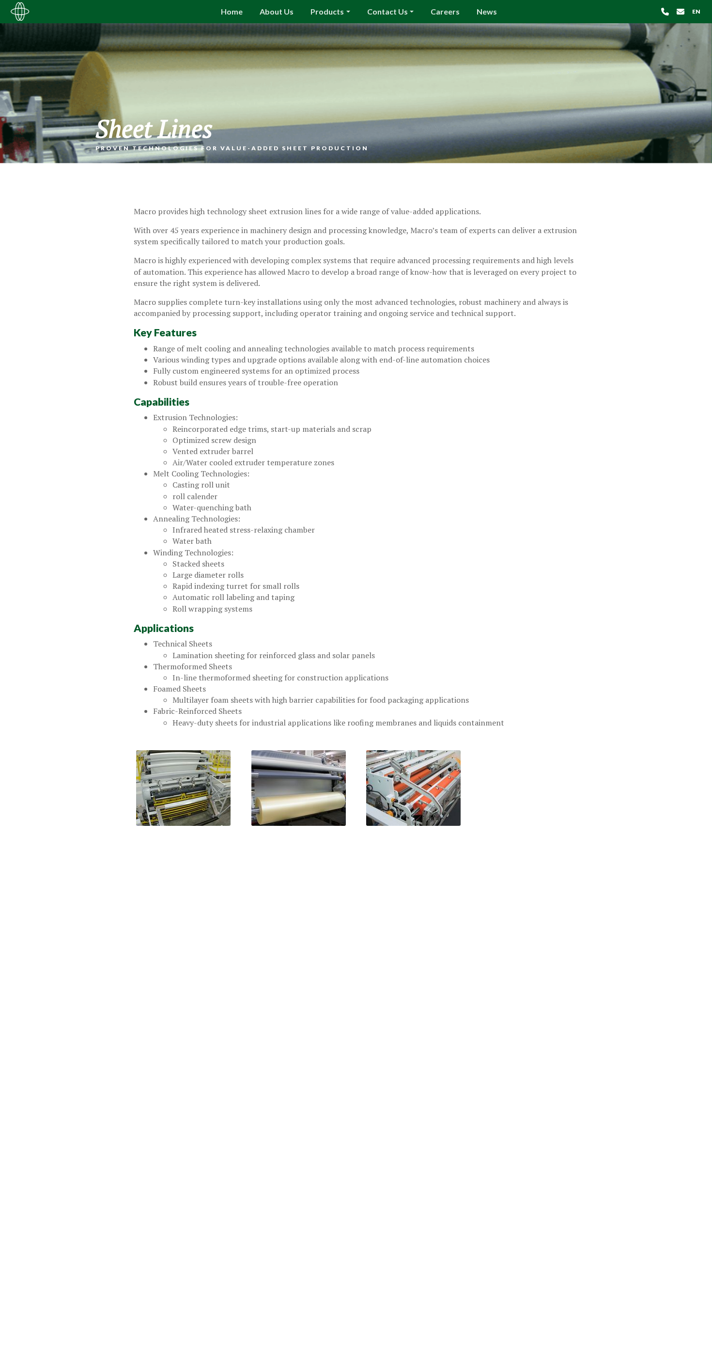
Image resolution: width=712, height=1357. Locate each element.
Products (327, 11)
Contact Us (387, 11)
